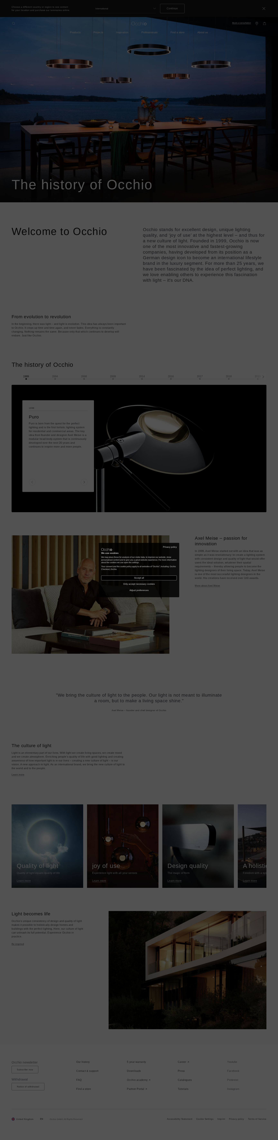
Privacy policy (170, 547)
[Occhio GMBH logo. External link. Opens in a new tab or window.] (106, 549)
